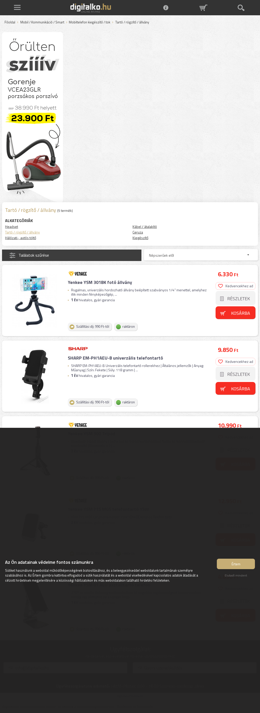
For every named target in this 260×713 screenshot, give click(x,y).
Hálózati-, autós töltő (20, 237)
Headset (11, 226)
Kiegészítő (140, 237)
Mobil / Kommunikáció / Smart (42, 22)
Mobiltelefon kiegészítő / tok (89, 22)
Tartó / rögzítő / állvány (22, 232)
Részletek (238, 298)
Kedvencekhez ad (239, 286)
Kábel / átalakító (145, 226)
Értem (236, 564)
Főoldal (10, 22)
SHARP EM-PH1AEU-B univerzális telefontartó (115, 357)
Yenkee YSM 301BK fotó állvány (100, 282)
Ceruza (138, 232)
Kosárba (240, 313)
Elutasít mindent (236, 575)
